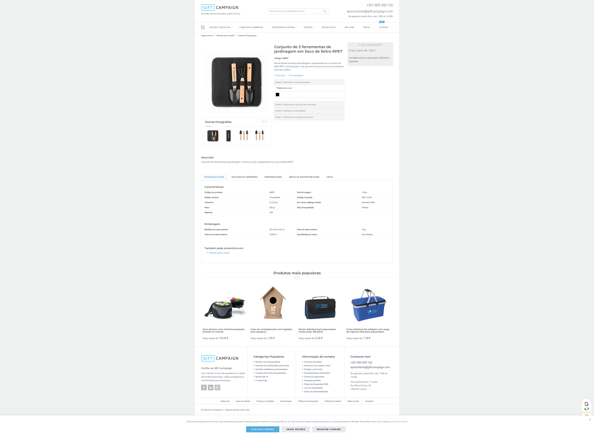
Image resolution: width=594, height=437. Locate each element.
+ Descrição (279, 75)
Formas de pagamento (314, 376)
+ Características (295, 75)
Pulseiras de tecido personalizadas (271, 373)
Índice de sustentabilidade (304, 177)
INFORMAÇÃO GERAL (214, 177)
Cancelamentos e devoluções (317, 373)
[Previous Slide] (263, 121)
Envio (330, 177)
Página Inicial (207, 35)
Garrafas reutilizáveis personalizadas (271, 369)
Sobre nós (225, 401)
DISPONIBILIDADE (273, 177)
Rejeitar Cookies (329, 429)
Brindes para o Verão (226, 35)
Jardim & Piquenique (247, 35)
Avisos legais (286, 401)
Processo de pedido (313, 362)
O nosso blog (261, 380)
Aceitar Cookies (262, 429)
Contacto (369, 401)
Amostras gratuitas (312, 380)
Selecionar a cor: (284, 88)
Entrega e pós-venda (313, 369)
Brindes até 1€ (262, 376)
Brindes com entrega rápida (268, 362)
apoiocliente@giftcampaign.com (370, 11)
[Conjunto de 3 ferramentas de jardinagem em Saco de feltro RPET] (236, 80)
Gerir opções (295, 429)
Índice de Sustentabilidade (316, 391)
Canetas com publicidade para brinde (272, 365)
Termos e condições (265, 401)
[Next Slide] (266, 121)
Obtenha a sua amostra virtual (317, 365)
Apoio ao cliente (243, 401)
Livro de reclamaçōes (313, 388)
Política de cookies (333, 401)
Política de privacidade (308, 401)
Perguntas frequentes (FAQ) (316, 384)
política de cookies (398, 421)
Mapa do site (353, 401)
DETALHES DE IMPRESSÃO (244, 177)
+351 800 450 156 (379, 5)
